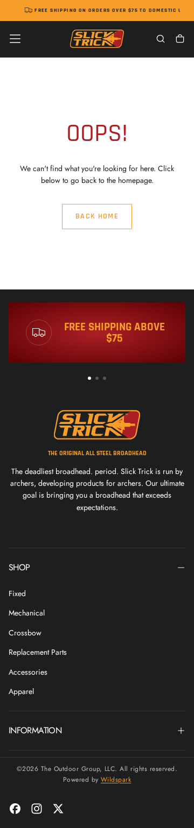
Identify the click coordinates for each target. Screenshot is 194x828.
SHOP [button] (19, 567)
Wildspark (116, 779)
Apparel (21, 691)
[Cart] (180, 40)
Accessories (28, 672)
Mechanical (27, 612)
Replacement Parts (38, 652)
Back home (97, 216)
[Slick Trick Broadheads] (97, 424)
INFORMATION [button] (35, 730)
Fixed (17, 593)
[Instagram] (36, 808)
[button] (15, 38)
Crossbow (25, 632)
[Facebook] (15, 808)
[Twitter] (58, 808)
